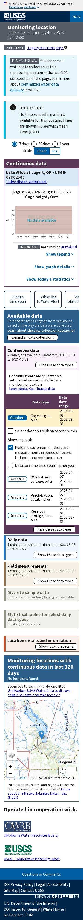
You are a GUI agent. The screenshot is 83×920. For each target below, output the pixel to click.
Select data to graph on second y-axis (46, 431)
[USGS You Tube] (71, 897)
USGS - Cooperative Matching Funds (32, 858)
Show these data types (55, 554)
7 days (24, 143)
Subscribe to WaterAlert (26, 182)
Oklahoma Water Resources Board (31, 835)
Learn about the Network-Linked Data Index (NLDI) (39, 793)
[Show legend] (74, 761)
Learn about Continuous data (32, 388)
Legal (40, 884)
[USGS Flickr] (65, 897)
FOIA (29, 914)
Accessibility (57, 884)
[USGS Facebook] (54, 897)
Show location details (56, 646)
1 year (64, 143)
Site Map (11, 890)
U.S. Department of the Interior (30, 903)
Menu (76, 16)
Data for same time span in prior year (45, 465)
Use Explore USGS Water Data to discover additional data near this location (40, 692)
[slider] (72, 241)
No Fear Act (13, 914)
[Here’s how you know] (41, 5)
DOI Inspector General (22, 909)
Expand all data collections (32, 337)
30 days (44, 143)
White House (53, 909)
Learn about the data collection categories (41, 330)
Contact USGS (32, 890)
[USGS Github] (60, 897)
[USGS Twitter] (49, 897)
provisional (69, 247)
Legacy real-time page (45, 47)
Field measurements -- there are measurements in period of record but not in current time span (43, 452)
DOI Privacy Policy (18, 884)
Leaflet (22, 778)
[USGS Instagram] (76, 897)
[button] (41, 735)
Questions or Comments (41, 874)
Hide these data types (56, 365)
